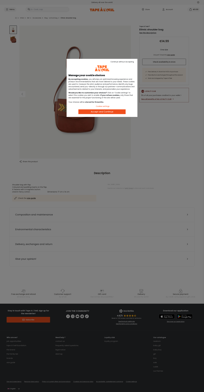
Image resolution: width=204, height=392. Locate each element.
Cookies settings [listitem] (102, 106)
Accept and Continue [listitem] (102, 111)
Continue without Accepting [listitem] (122, 62)
